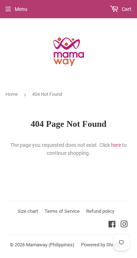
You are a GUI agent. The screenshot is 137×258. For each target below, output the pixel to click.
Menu (21, 9)
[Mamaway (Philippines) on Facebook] (112, 225)
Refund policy (100, 211)
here (116, 145)
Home (11, 94)
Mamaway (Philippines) (50, 244)
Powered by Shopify (101, 244)
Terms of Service (62, 211)
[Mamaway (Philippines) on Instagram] (124, 225)
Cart (126, 9)
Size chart (28, 211)
